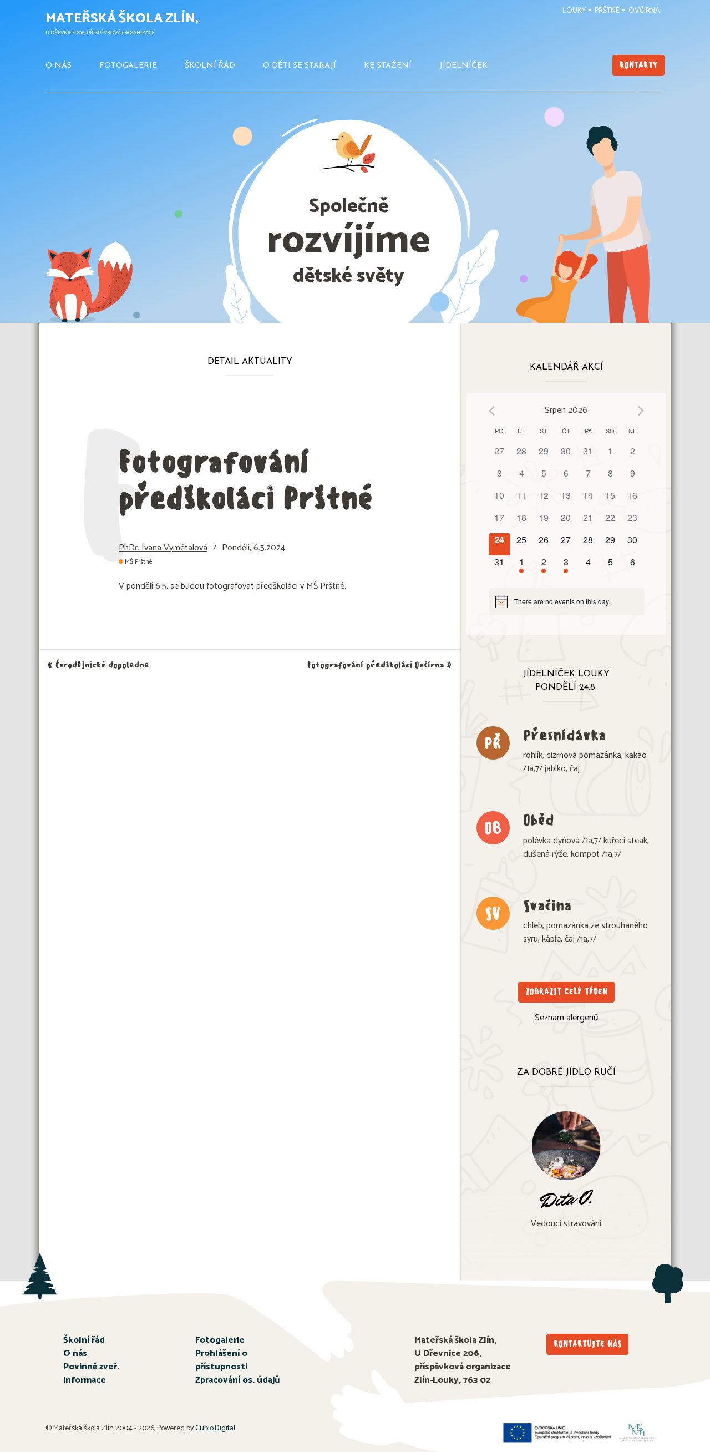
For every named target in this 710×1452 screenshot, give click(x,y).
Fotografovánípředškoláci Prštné (246, 479)
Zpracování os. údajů (237, 1380)
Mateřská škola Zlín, (122, 18)
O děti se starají (299, 66)
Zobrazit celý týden (566, 992)
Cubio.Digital (215, 1428)
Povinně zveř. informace (91, 1373)
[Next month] (641, 411)
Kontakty (638, 65)
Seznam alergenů (566, 1017)
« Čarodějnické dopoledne (98, 665)
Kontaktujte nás (587, 1344)
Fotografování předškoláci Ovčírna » (379, 665)
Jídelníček (463, 66)
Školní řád (210, 66)
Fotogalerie (128, 66)
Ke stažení (388, 66)
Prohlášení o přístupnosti (221, 1360)
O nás (58, 66)
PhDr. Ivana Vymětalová (163, 547)
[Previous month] (492, 411)
